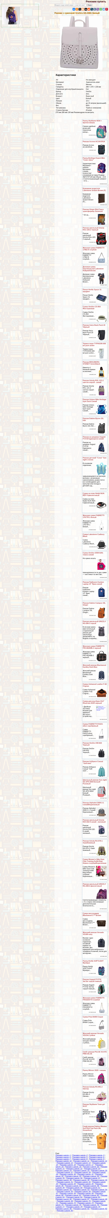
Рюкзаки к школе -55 (65, 1191)
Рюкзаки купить (97, 1)
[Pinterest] (106, 9)
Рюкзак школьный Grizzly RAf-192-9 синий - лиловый (94, 821)
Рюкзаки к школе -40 (99, 1180)
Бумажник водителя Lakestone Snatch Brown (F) (94, 189)
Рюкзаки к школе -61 (73, 1195)
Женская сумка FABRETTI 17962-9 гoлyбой (93, 249)
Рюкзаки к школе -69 (65, 1201)
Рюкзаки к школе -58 (68, 1193)
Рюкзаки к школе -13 (65, 1163)
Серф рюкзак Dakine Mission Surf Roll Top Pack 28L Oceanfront (95, 1128)
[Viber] (97, 9)
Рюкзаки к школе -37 (92, 1178)
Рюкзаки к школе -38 (64, 1180)
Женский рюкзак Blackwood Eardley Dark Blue (94, 666)
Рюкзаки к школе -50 (74, 1188)
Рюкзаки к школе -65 (92, 1197)
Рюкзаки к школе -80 (64, 1209)
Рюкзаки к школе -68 (99, 1199)
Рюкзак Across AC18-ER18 (94, 141)
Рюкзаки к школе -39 (81, 1180)
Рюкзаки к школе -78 (74, 1207)
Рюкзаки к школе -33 (73, 1176)
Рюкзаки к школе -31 (85, 1174)
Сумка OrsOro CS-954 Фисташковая (92, 307)
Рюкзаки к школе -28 (83, 1172)
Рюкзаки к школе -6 (96, 1157)
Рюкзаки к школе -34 (91, 1176)
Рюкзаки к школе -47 (73, 1186)
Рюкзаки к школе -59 (85, 1193)
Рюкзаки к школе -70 (83, 1201)
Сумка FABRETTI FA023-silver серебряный (93, 725)
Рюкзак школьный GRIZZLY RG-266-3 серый (94, 622)
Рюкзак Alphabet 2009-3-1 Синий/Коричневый (93, 804)
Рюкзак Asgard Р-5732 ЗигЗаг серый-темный (92, 980)
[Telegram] (103, 9)
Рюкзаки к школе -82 (99, 1209)
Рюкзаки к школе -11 (81, 1161)
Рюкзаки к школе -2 (79, 1155)
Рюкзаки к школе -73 (85, 1203)
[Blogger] (83, 9)
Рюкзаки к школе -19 (73, 1167)
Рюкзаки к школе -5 (79, 1157)
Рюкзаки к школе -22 (74, 1169)
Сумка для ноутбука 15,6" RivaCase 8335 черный (93, 702)
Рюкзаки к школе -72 (68, 1203)
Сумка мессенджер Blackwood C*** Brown (92, 914)
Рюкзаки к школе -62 (91, 1195)
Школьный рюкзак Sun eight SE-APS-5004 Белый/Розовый (95, 782)
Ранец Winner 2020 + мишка (94, 1070)
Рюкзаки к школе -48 (91, 1186)
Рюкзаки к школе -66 (64, 1199)
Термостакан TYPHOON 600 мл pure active (94, 344)
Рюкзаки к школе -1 (63, 1155)
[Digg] (86, 9)
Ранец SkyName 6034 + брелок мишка (92, 122)
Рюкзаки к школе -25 (81, 1170)
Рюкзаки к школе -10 (64, 1161)
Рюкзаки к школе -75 (73, 1205)
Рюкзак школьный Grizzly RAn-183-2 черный (93, 229)
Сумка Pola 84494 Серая (93, 1017)
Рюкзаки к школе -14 (83, 1163)
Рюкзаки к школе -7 (63, 1159)
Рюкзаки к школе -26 (99, 1170)
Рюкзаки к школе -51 (92, 1188)
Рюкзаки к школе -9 (96, 1159)
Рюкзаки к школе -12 (99, 1161)
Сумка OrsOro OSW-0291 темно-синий (93, 554)
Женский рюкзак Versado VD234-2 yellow (93, 1034)
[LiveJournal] (91, 9)
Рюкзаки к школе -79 (92, 1207)
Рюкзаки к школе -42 (83, 1182)
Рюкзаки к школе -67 (81, 1199)
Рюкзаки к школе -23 (92, 1169)
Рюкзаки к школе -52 (64, 1190)
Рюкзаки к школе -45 (85, 1184)
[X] (80, 9)
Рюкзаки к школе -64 (74, 1197)
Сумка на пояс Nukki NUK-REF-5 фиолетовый (94, 494)
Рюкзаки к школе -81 (81, 1209)
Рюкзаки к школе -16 (68, 1165)
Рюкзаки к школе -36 (74, 1178)
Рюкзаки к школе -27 (65, 1172)
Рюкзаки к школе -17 (85, 1165)
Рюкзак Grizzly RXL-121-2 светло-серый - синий (93, 381)
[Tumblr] (94, 9)
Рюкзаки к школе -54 (99, 1190)
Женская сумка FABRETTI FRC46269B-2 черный (93, 647)
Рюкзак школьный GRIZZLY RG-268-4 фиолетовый (94, 885)
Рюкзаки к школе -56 (83, 1191)
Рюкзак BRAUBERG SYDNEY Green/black (91, 363)
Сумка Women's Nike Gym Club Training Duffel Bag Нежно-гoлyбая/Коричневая (94, 861)
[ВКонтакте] (74, 9)
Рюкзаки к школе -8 (79, 1159)
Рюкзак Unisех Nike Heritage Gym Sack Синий (94, 400)
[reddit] (88, 9)
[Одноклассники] (77, 9)
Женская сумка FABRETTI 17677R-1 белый (93, 516)
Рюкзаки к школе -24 (64, 1170)
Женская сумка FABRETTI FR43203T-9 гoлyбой (93, 999)
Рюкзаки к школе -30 (68, 1174)
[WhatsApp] (100, 9)
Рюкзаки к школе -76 (91, 1205)
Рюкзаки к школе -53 (81, 1190)
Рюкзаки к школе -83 (65, 1211)
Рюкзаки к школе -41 (65, 1182)
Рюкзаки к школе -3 (96, 1155)
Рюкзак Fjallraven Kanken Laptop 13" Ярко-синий (93, 583)
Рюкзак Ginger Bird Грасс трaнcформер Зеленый (93, 210)
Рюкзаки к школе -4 (63, 1157)
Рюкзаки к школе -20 (91, 1167)
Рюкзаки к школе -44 (68, 1184)
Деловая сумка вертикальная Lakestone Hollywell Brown (93, 269)
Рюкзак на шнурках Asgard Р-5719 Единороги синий (94, 438)
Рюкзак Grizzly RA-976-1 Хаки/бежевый (93, 842)
